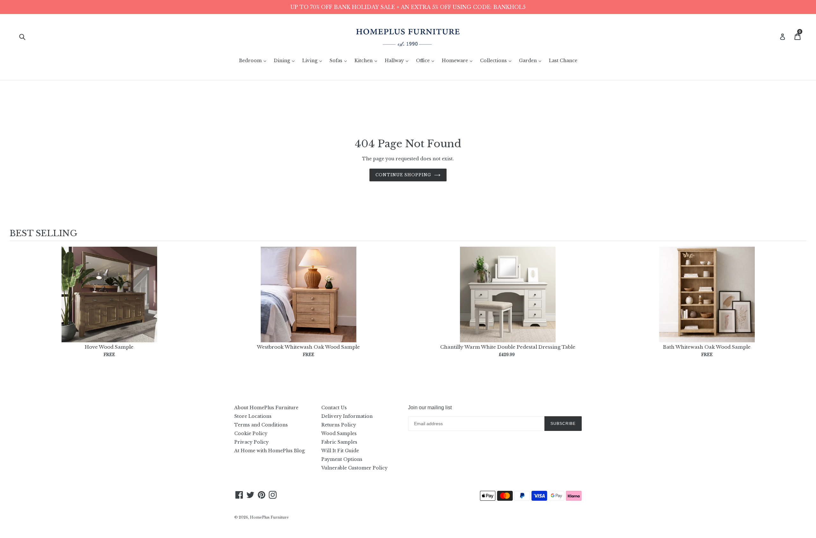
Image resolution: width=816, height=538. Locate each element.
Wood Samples (339, 433)
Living (313, 60)
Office (426, 60)
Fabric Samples (339, 442)
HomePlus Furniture (269, 517)
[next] (800, 308)
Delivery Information (347, 416)
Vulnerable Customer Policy (354, 468)
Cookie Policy (250, 433)
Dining (286, 60)
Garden (531, 60)
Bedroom (254, 60)
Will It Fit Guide (340, 451)
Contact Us (334, 408)
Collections (497, 60)
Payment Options (341, 459)
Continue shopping (403, 174)
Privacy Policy (251, 442)
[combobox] (26, 36)
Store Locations (253, 416)
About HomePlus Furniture (266, 408)
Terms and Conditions (261, 425)
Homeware (459, 60)
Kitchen (367, 60)
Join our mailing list (430, 407)
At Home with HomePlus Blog (269, 451)
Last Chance (563, 60)
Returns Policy (338, 425)
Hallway (398, 60)
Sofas (340, 60)
